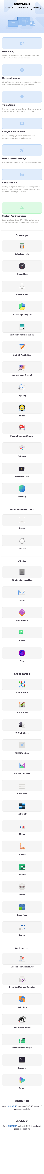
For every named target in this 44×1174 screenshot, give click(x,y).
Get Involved (22, 8)
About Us (9, 8)
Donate (36, 8)
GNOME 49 (12, 1106)
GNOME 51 (12, 1126)
